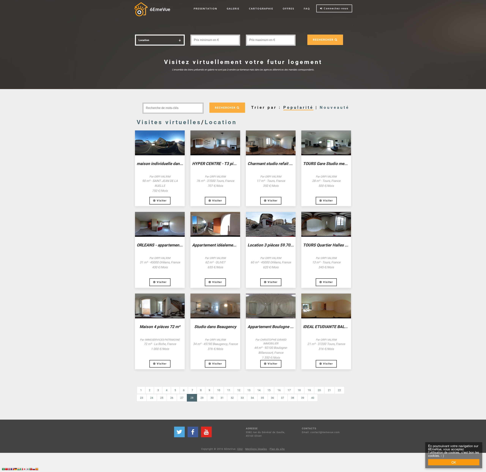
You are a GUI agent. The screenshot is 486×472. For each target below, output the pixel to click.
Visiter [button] (161, 200)
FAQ (307, 8)
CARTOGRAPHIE (261, 8)
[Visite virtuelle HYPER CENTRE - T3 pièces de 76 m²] (215, 142)
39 (302, 397)
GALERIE (233, 8)
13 (248, 390)
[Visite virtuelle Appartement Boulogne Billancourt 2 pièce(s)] (271, 306)
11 (228, 390)
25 (161, 397)
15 (269, 390)
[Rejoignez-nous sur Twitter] (179, 432)
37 (282, 397)
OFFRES (288, 8)
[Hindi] (18, 470)
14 (258, 390)
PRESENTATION (205, 8)
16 (279, 390)
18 (299, 390)
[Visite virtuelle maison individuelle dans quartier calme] (160, 142)
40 (312, 397)
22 (339, 390)
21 (329, 390)
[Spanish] (36, 470)
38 (292, 397)
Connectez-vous (335, 8)
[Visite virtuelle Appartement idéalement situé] (215, 224)
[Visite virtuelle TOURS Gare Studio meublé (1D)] (326, 142)
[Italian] (21, 470)
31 (222, 397)
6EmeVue (160, 9)
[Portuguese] (30, 470)
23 (141, 397)
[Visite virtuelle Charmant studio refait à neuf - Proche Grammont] (271, 142)
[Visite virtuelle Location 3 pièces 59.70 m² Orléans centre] (271, 224)
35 (262, 397)
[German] (15, 470)
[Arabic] (3, 470)
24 (151, 397)
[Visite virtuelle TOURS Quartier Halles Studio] (326, 224)
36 (272, 397)
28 (193, 397)
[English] (9, 470)
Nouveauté (334, 107)
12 (238, 390)
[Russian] (33, 470)
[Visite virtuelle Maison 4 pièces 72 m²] (160, 306)
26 (171, 397)
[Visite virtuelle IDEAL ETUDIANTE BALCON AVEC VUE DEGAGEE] (326, 306)
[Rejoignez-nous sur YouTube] (206, 432)
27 (181, 397)
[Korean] (27, 470)
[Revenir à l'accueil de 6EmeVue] (141, 9)
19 (309, 390)
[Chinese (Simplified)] (6, 470)
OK (453, 462)
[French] (12, 470)
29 (202, 397)
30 (212, 397)
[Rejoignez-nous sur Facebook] (193, 432)
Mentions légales (256, 449)
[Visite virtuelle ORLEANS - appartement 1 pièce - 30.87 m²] (160, 224)
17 (289, 390)
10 (218, 390)
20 (319, 390)
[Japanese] (24, 470)
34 (252, 397)
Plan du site (277, 449)
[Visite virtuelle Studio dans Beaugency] (215, 306)
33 (242, 397)
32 (232, 397)
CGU (240, 449)
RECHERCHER (324, 39)
